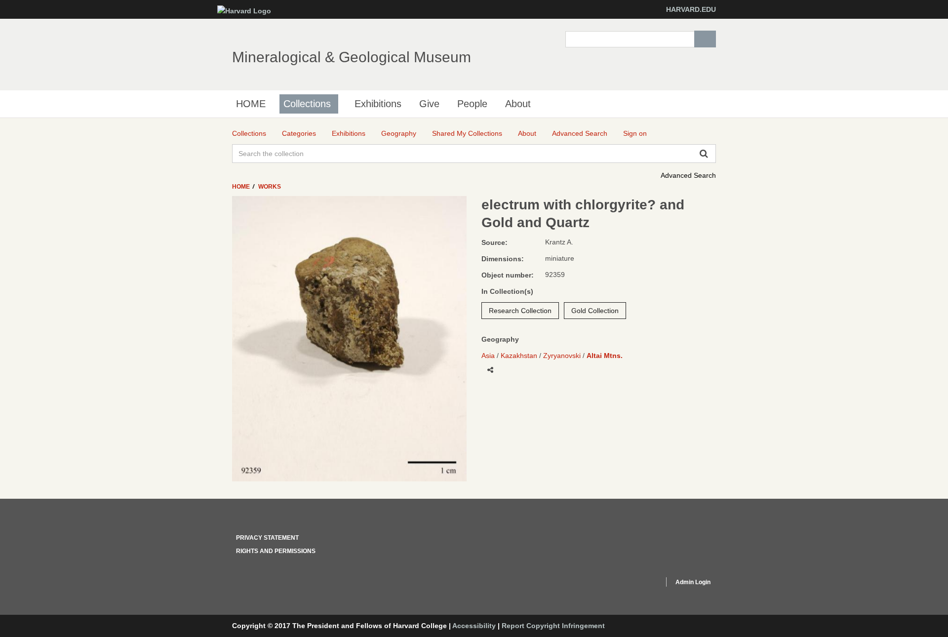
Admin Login (693, 582)
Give (429, 103)
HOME (251, 103)
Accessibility (474, 626)
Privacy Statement (267, 537)
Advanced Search (688, 175)
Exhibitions (378, 103)
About (518, 103)
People (472, 103)
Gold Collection (595, 311)
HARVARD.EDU (691, 9)
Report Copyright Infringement (553, 626)
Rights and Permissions (276, 551)
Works (269, 186)
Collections (307, 103)
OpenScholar (638, 583)
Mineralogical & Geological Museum (351, 57)
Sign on (635, 133)
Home (241, 186)
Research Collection (520, 311)
